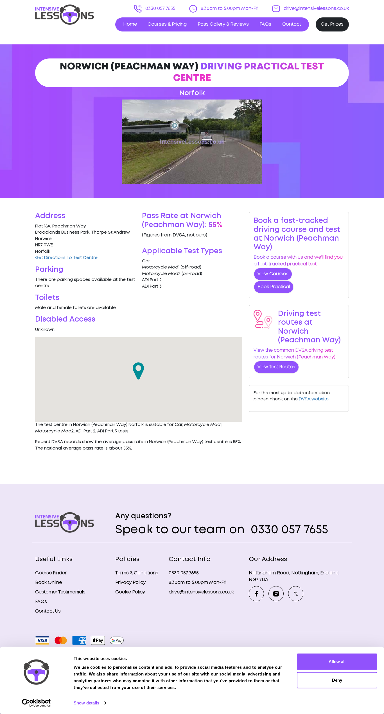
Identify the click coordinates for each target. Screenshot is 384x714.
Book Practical (273, 287)
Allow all (337, 661)
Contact (291, 24)
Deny (337, 679)
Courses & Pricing (167, 24)
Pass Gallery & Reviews (223, 24)
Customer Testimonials (60, 592)
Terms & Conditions (136, 573)
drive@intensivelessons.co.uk (316, 8)
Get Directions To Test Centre (66, 258)
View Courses (272, 274)
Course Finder (51, 573)
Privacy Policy (130, 582)
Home (130, 24)
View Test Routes (276, 367)
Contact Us (48, 611)
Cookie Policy (130, 592)
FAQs (265, 24)
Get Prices (332, 24)
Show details (86, 703)
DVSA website (314, 399)
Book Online (48, 582)
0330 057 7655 (159, 8)
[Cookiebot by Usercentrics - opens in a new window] (36, 703)
